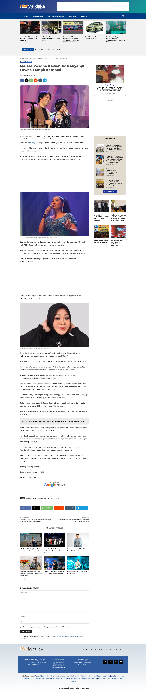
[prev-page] (21, 579)
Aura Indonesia (35, 678)
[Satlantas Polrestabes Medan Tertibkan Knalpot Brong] (52, 27)
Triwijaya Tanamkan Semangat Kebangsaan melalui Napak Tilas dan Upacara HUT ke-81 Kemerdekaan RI (114, 159)
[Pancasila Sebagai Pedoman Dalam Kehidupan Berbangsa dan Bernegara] (100, 183)
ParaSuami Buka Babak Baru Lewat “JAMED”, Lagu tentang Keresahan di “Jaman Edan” (31, 573)
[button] (123, 16)
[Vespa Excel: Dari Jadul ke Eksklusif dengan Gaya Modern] (30, 27)
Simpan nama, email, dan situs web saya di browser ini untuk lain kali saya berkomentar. (51, 627)
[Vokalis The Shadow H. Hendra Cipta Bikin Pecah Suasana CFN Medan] (54, 563)
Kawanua (28, 498)
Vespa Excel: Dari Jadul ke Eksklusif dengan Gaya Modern (29, 38)
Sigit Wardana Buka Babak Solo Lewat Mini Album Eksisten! (58, 49)
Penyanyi (50, 498)
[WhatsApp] (31, 80)
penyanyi (32, 143)
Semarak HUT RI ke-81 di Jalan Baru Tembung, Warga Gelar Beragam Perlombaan (110, 89)
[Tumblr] (40, 80)
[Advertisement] (93, 6)
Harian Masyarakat (59, 678)
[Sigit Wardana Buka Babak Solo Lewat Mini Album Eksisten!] (78, 540)
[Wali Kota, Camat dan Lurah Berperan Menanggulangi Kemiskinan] (100, 172)
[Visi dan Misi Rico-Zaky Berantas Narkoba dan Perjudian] (118, 231)
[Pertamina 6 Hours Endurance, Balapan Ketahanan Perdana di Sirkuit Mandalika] (73, 27)
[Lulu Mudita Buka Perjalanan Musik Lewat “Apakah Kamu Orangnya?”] (31, 540)
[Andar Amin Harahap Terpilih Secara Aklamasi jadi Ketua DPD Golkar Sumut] (118, 206)
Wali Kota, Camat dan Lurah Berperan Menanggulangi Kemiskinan (113, 171)
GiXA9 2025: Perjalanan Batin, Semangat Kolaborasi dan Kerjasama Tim (115, 39)
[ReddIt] (36, 80)
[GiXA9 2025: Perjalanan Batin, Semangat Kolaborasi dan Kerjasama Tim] (116, 27)
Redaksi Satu (39, 676)
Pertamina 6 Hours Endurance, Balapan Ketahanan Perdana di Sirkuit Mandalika (71, 39)
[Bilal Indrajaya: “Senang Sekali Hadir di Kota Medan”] (78, 563)
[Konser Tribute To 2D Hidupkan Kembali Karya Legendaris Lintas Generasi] (54, 540)
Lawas (34, 498)
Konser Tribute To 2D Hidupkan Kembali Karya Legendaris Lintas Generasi (53, 551)
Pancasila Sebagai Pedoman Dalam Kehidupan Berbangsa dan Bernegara (114, 182)
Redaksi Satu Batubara (106, 678)
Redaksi (26, 75)
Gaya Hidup (109, 85)
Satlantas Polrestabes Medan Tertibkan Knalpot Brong (51, 38)
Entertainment (30, 58)
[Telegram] (45, 80)
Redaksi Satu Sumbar (89, 678)
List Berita (114, 676)
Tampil (57, 498)
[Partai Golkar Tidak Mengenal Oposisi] (101, 231)
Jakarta (23, 139)
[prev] (120, 49)
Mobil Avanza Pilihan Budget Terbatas (92, 37)
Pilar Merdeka (47, 678)
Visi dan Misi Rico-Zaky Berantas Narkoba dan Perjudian (117, 243)
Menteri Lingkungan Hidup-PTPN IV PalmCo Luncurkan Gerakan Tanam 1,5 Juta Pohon (114, 147)
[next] (123, 49)
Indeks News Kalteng (78, 676)
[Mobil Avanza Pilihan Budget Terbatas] (95, 27)
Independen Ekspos (95, 676)
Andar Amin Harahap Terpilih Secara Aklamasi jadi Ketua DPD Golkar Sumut (118, 217)
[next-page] (24, 579)
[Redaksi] (21, 75)
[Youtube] (121, 662)
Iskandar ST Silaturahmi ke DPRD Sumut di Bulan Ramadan (101, 217)
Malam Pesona (42, 498)
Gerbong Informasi (73, 678)
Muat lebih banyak (109, 191)
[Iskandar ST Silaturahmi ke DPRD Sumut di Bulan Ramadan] (101, 206)
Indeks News (50, 676)
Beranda (22, 58)
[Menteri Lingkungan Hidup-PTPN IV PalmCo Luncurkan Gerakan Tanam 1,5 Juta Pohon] (100, 148)
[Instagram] (110, 662)
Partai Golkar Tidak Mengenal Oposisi (101, 241)
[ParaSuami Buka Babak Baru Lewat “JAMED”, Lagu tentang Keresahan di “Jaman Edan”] (31, 563)
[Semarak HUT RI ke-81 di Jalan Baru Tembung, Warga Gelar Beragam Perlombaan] (110, 74)
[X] (27, 80)
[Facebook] (22, 80)
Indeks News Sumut (63, 676)
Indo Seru (106, 676)
